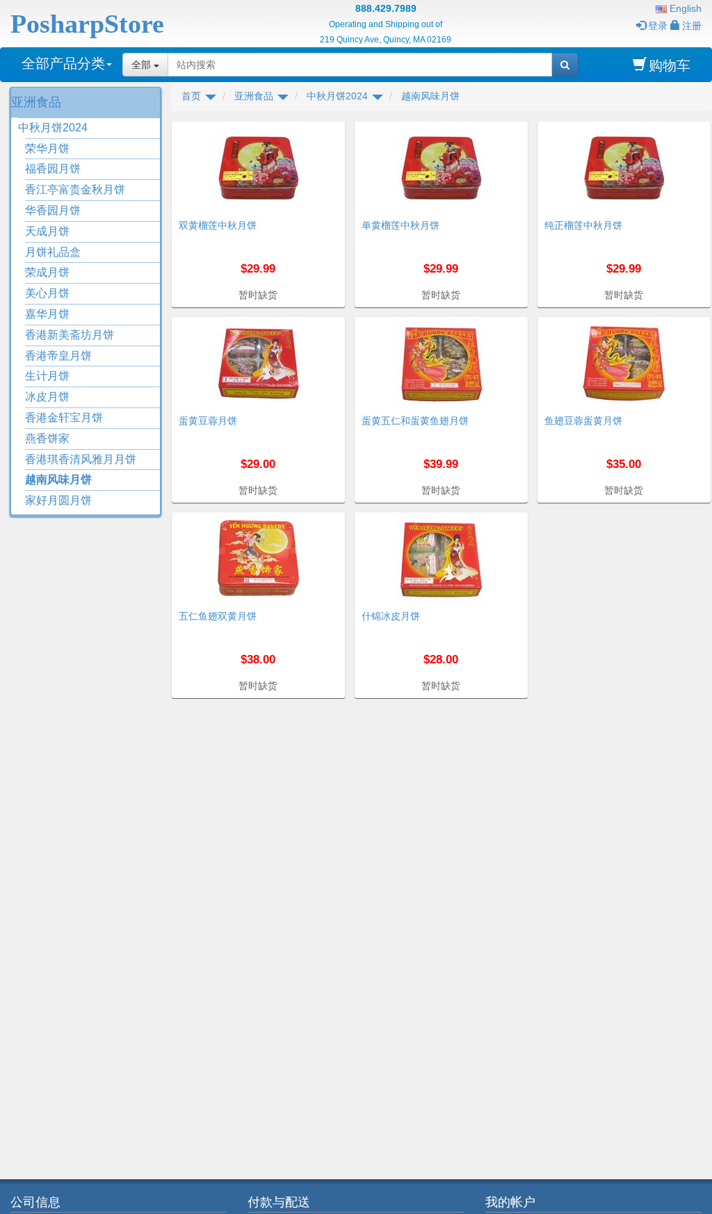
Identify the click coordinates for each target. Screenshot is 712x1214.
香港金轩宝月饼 (64, 417)
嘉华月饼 (47, 314)
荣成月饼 (47, 272)
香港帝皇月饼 (58, 356)
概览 (329, 130)
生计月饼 (47, 376)
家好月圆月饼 (58, 500)
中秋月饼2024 (53, 127)
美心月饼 (47, 293)
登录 (658, 25)
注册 (692, 25)
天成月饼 (47, 231)
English (684, 8)
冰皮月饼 (47, 397)
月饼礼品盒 (53, 252)
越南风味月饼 (58, 479)
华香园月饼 (53, 210)
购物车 (669, 65)
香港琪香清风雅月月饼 (80, 459)
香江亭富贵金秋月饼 (75, 189)
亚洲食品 (36, 102)
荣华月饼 (47, 148)
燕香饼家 (47, 438)
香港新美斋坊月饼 (69, 335)
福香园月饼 (53, 169)
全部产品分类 (63, 63)
